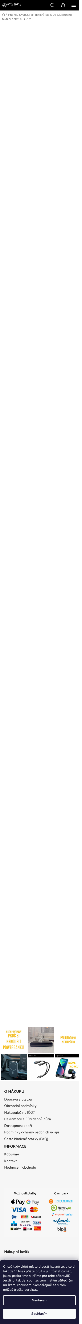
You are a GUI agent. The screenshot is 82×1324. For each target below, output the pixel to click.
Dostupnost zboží (18, 1125)
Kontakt (10, 1161)
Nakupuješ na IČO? (19, 1112)
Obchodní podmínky (20, 1105)
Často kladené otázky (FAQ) (26, 1139)
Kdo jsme (11, 1154)
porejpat (30, 1289)
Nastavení (39, 1300)
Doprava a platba (18, 1099)
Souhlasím (39, 1313)
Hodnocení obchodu (20, 1167)
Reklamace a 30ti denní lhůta (27, 1119)
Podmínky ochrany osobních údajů (31, 1132)
